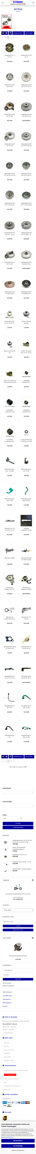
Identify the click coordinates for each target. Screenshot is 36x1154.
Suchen (18, 926)
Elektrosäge (7, 801)
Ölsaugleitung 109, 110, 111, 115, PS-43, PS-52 (10, 677)
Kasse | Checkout (9, 1050)
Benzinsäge (7, 788)
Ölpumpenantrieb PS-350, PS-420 (26, 647)
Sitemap (5, 1006)
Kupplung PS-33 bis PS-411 (26, 56)
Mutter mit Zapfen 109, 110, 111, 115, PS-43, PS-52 (26, 351)
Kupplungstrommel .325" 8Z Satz (9, 115)
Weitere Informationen (18, 1150)
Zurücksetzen (18, 827)
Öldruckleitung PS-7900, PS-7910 (26, 499)
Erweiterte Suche (18, 930)
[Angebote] (32, 880)
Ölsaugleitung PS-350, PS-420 (26, 706)
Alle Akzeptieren (18, 1140)
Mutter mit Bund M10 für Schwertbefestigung (26, 322)
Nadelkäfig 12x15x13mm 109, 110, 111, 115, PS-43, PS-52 (10, 410)
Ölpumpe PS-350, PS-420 (26, 617)
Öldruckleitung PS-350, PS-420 (9, 499)
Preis (5, 815)
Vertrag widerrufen (10, 1074)
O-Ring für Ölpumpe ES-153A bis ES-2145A (26, 440)
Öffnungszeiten (7, 1003)
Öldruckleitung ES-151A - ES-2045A (9, 470)
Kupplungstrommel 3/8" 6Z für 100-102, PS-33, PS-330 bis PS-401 (26, 144)
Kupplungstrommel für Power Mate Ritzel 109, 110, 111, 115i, (26, 263)
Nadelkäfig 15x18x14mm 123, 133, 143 (9, 440)
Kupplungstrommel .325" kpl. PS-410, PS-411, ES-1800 (26, 115)
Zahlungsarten (7, 999)
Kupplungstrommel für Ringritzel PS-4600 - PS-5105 (26, 292)
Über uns (6, 1043)
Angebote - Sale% (9, 1060)
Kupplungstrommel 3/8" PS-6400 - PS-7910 (26, 233)
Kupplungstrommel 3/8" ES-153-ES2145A (26, 203)
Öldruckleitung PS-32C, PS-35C (26, 470)
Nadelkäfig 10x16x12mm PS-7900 (26, 381)
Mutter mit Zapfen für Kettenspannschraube (10, 381)
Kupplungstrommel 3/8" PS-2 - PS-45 (9, 233)
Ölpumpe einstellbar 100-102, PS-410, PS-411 (26, 529)
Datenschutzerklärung (7, 1137)
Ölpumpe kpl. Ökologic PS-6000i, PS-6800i (26, 588)
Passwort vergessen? (8, 986)
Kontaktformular (7, 996)
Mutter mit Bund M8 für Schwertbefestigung (9, 351)
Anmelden (18, 979)
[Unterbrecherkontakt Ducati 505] (18, 947)
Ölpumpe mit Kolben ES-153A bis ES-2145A (9, 617)
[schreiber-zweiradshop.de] (18, 2)
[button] (3, 33)
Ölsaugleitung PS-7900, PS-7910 (26, 736)
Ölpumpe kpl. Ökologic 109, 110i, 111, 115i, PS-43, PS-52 (9, 588)
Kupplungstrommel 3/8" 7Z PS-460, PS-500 (9, 203)
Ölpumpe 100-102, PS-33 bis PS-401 (10, 529)
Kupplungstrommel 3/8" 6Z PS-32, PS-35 (9, 174)
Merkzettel (7, 1053)
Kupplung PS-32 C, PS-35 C (10, 56)
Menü (2, 2)
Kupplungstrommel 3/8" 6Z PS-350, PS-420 (26, 174)
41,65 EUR (18, 959)
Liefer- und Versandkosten (11, 1079)
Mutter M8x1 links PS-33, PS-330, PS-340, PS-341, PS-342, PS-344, (9, 322)
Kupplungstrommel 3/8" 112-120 (9, 144)
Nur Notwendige (18, 1146)
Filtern (18, 823)
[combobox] (18, 33)
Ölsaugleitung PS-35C (10, 736)
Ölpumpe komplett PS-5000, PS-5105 (26, 558)
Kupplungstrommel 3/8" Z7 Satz (9, 263)
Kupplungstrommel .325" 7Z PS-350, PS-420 (26, 85)
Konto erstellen (7, 983)
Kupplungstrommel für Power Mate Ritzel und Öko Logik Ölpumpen (9, 292)
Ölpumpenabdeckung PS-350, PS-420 (10, 647)
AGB (5, 1082)
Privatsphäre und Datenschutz (12, 1086)
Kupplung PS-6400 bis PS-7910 (10, 85)
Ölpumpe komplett (9, 558)
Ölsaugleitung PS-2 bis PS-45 (9, 706)
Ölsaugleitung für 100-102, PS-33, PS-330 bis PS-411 (26, 677)
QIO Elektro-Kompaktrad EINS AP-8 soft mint (18, 894)
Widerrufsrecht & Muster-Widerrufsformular (16, 1070)
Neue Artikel (7, 1057)
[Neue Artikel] (32, 938)
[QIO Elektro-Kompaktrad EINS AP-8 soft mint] (18, 887)
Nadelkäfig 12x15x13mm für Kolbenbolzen (26, 410)
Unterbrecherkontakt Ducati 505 (18, 956)
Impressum (7, 1089)
